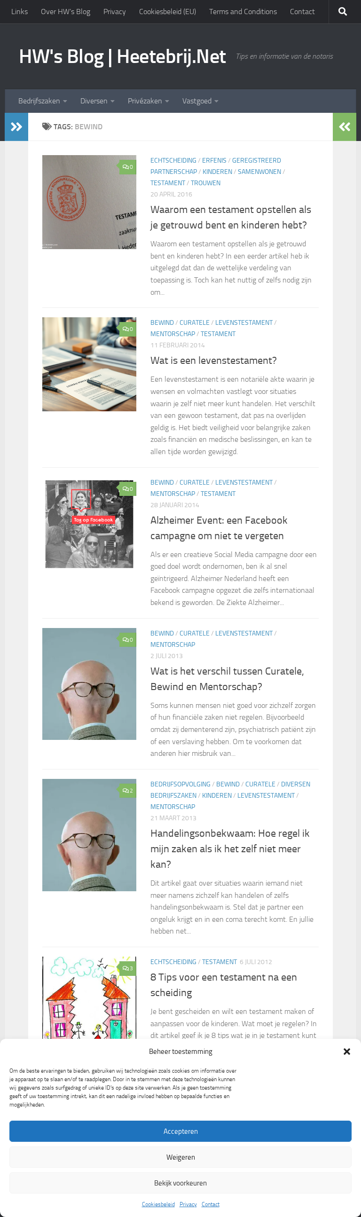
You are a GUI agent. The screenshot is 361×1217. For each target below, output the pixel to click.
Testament (167, 183)
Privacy (188, 1204)
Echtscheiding (173, 161)
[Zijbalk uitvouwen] (16, 127)
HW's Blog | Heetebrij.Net (122, 56)
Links (19, 11)
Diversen (94, 100)
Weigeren (180, 1157)
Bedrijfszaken (39, 100)
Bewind (162, 323)
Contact (211, 1204)
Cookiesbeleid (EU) (167, 11)
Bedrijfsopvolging (180, 784)
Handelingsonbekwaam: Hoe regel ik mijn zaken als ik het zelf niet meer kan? (230, 849)
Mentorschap (172, 334)
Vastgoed (197, 100)
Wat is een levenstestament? (213, 360)
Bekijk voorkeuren (180, 1183)
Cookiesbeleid (158, 1204)
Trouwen (205, 183)
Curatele (195, 323)
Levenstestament (244, 323)
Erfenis (214, 161)
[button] (347, 1051)
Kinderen (217, 172)
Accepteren (181, 1131)
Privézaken (145, 100)
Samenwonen (259, 172)
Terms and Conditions (243, 11)
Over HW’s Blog (65, 11)
